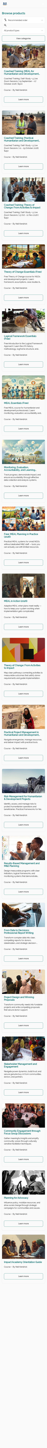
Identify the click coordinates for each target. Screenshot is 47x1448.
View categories (23, 38)
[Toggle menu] (42, 3)
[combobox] (23, 20)
